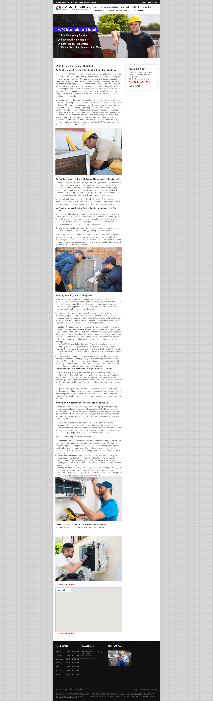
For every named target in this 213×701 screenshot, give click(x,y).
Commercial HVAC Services (104, 11)
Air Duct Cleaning (122, 11)
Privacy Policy (68, 689)
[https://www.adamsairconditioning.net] (73, 10)
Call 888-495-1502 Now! (65, 584)
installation (78, 190)
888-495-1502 (152, 2)
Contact (141, 11)
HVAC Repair (124, 7)
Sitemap (58, 689)
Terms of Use (79, 689)
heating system (102, 100)
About (134, 11)
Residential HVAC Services (141, 7)
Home (96, 7)
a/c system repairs (63, 84)
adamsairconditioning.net (89, 658)
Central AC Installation (109, 7)
